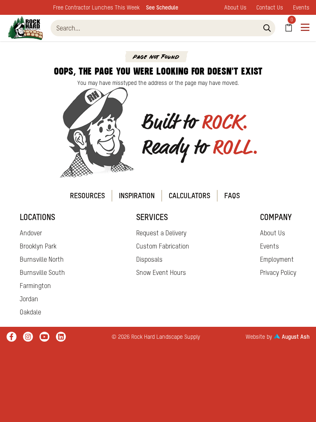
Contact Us (269, 7)
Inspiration (137, 195)
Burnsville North (42, 259)
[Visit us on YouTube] (44, 337)
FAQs (232, 195)
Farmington (35, 285)
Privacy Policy (278, 272)
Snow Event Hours (161, 272)
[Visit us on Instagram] (28, 337)
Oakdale (30, 312)
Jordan (29, 299)
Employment (277, 259)
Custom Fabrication (162, 246)
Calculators (189, 195)
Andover (31, 233)
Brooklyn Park (38, 246)
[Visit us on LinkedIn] (61, 337)
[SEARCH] (267, 28)
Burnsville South (42, 272)
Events (301, 7)
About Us (235, 7)
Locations (37, 217)
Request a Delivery (161, 233)
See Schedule (162, 7)
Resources (87, 195)
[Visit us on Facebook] (11, 337)
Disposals (149, 259)
